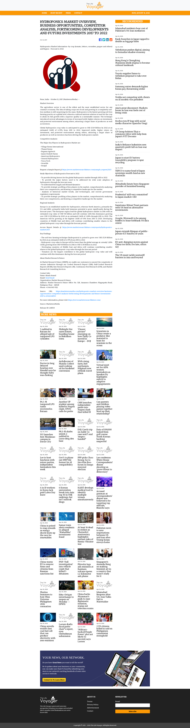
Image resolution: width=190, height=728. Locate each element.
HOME (44, 13)
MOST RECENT (56, 13)
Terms (89, 701)
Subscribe (132, 711)
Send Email (50, 278)
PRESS (68, 13)
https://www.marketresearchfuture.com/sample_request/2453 (86, 170)
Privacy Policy (92, 705)
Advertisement (93, 708)
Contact (90, 711)
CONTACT (78, 13)
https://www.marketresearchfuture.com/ (84, 300)
